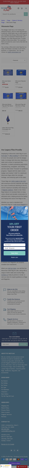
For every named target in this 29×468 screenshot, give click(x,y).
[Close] (26, 208)
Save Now (14, 253)
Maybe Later (14, 257)
